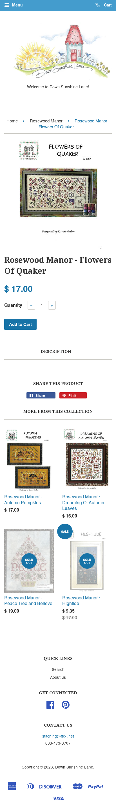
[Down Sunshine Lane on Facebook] (50, 706)
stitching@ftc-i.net (58, 736)
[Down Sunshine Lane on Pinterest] (65, 706)
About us (58, 677)
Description (56, 351)
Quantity (13, 305)
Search (58, 669)
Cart (107, 5)
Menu (17, 5)
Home (12, 121)
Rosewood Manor (46, 121)
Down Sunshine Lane (74, 767)
